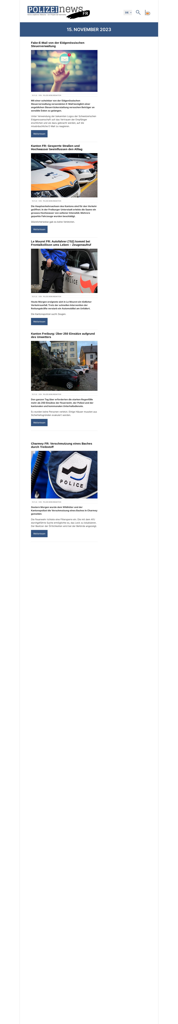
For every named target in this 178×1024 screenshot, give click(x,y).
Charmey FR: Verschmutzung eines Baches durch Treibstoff (61, 445)
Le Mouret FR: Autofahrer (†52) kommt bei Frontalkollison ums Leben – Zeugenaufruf (61, 243)
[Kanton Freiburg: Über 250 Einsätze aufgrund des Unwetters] (64, 366)
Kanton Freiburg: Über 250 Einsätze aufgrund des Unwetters (63, 335)
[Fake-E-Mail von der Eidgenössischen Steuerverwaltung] (64, 71)
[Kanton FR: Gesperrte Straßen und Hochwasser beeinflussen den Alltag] (64, 175)
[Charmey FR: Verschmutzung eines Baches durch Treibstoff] (64, 474)
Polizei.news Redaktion (52, 95)
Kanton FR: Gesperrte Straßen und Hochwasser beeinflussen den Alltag (56, 147)
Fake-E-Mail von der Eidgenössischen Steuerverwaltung (57, 44)
